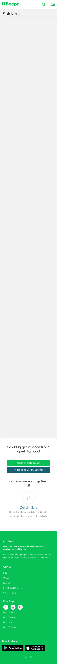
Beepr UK (7, 622)
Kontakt (6, 583)
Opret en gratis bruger (28, 462)
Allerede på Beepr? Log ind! (29, 469)
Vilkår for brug (9, 593)
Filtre (30, 657)
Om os (6, 578)
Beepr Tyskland (10, 627)
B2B (5, 573)
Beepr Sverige (9, 617)
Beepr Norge (9, 612)
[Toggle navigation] (54, 4)
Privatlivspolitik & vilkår (13, 588)
